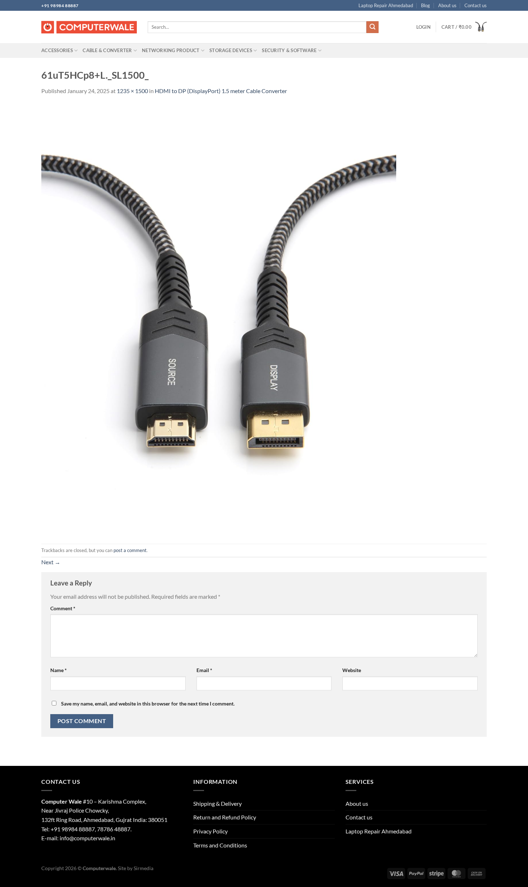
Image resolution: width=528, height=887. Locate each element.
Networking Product (171, 50)
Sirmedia (143, 868)
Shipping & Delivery (217, 803)
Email (204, 670)
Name (58, 670)
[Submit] (372, 27)
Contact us (475, 5)
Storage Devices (230, 50)
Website (351, 670)
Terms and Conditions (220, 845)
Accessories (57, 50)
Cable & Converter (107, 50)
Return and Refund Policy (224, 817)
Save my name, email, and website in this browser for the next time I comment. (148, 703)
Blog (425, 5)
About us (447, 5)
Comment (62, 608)
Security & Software (289, 50)
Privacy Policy (210, 831)
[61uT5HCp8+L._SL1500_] (218, 319)
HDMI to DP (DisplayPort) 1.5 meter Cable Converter (221, 90)
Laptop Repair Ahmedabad (385, 5)
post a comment (130, 550)
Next (50, 562)
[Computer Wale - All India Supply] (89, 27)
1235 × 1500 (132, 90)
